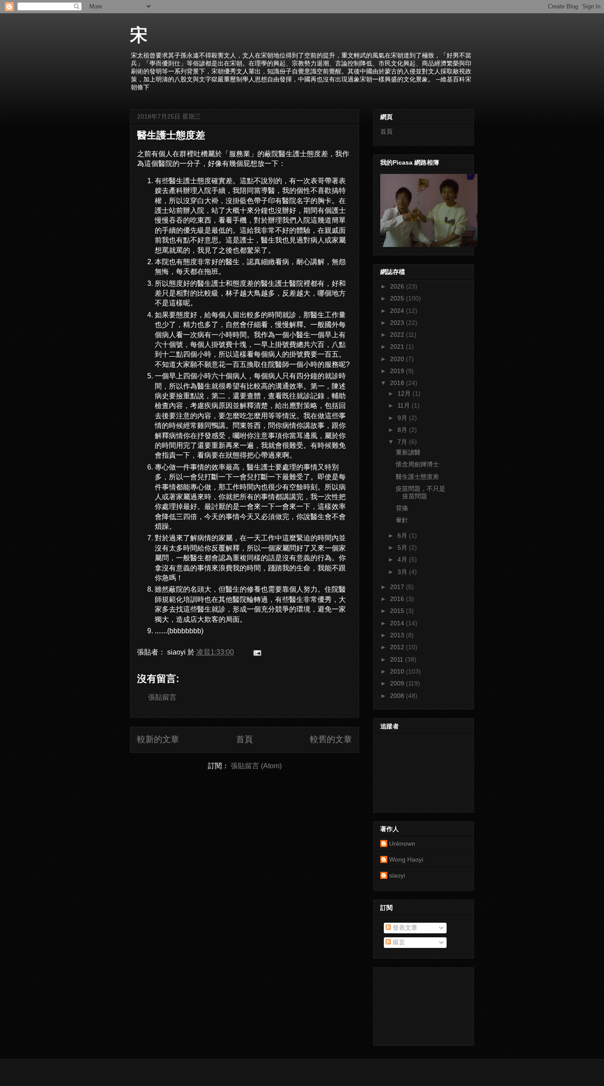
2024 (398, 310)
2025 (398, 298)
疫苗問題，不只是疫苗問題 (420, 492)
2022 (398, 334)
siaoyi (397, 875)
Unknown (402, 843)
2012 (398, 647)
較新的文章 (158, 739)
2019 (398, 370)
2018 (398, 382)
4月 (403, 559)
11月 (405, 405)
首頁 (244, 739)
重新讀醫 (408, 452)
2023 (398, 322)
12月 (405, 393)
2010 (398, 671)
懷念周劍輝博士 (417, 464)
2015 (398, 610)
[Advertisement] (420, 1004)
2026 (398, 286)
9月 (403, 417)
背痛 (402, 508)
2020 (398, 358)
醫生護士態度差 (171, 135)
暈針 (402, 520)
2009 (398, 683)
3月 (403, 571)
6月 (403, 535)
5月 (403, 547)
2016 (398, 598)
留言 (398, 942)
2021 (398, 346)
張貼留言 (162, 697)
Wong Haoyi (406, 859)
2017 (398, 586)
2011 (397, 659)
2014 (398, 623)
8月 (403, 429)
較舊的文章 (331, 739)
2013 (398, 635)
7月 (403, 441)
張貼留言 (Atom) (256, 766)
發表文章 (404, 927)
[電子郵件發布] (255, 652)
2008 (398, 695)
